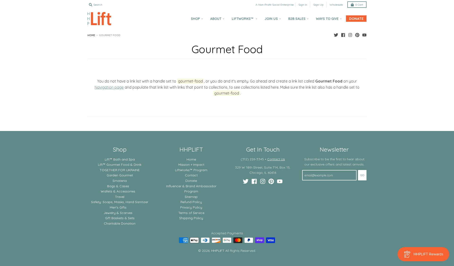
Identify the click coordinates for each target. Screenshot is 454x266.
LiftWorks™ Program (191, 170)
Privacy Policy (191, 207)
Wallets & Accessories (118, 191)
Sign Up (318, 4)
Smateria (120, 181)
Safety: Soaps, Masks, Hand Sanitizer (119, 202)
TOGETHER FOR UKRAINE (120, 170)
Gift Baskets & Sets (120, 218)
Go (362, 175)
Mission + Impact (191, 164)
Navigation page (109, 87)
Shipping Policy (191, 218)
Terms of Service (191, 213)
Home (91, 35)
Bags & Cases (118, 186)
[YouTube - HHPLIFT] (364, 35)
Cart (359, 4)
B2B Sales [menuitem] (297, 19)
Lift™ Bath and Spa (120, 159)
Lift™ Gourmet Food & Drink (119, 164)
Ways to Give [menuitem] (327, 19)
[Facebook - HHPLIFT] (343, 35)
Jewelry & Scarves (118, 213)
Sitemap (191, 197)
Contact (191, 175)
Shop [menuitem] (195, 19)
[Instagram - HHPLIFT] (350, 35)
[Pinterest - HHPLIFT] (357, 35)
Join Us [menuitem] (271, 19)
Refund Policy (191, 202)
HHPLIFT (217, 251)
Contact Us (276, 159)
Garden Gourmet (120, 175)
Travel (119, 197)
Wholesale (336, 4)
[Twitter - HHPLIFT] (336, 35)
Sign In (302, 4)
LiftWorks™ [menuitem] (243, 19)
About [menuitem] (215, 19)
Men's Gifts (118, 207)
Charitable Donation (119, 223)
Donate (191, 181)
